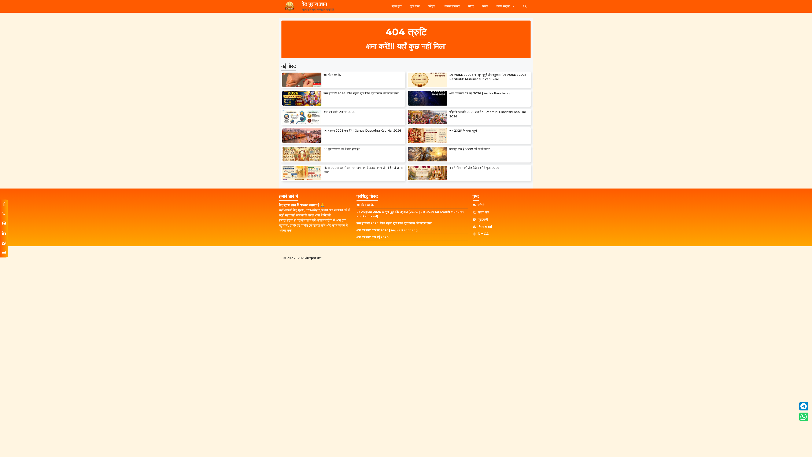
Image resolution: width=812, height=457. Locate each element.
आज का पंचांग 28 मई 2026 (339, 112)
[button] (525, 6)
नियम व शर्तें (485, 227)
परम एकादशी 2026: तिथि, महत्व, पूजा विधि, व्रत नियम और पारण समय (361, 93)
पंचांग (485, 6)
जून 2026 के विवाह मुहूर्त (463, 130)
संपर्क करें (483, 212)
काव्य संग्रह (503, 6)
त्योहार (431, 6)
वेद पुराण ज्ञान (314, 4)
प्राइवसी (483, 219)
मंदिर (471, 6)
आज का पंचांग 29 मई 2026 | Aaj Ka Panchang (479, 93)
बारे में (481, 205)
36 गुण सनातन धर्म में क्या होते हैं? (342, 149)
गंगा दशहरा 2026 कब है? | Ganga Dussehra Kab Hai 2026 (362, 130)
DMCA (483, 234)
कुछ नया (415, 6)
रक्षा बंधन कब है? (333, 75)
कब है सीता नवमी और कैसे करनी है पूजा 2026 (474, 168)
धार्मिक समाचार (451, 6)
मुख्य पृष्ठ (397, 6)
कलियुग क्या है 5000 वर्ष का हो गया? (469, 149)
